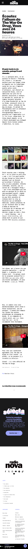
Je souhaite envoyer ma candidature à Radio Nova (19, 525)
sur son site (14, 278)
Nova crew (17, 514)
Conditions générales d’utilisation (20, 522)
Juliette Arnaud (6, 523)
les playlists (7, 490)
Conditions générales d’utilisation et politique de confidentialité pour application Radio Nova (20, 531)
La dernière (5, 515)
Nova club (5, 534)
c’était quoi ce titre (9, 486)
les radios (6, 483)
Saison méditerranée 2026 (7, 531)
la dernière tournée (8, 503)
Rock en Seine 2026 (7, 528)
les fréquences (7, 496)
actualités (6, 492)
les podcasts (6, 488)
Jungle (4, 518)
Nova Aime (5, 513)
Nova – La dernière (19, 519)
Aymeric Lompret (6, 525)
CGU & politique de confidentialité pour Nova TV (20, 536)
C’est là (14, 282)
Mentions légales (19, 517)
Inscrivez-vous (13, 433)
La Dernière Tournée (19, 539)
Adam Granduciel (6, 367)
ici (17, 318)
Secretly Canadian (18, 220)
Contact (17, 512)
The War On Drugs (15, 367)
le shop (5, 501)
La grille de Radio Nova (9, 494)
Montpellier (5, 536)
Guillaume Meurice (7, 520)
